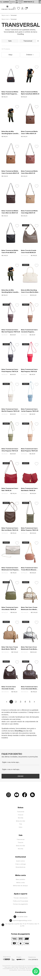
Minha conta (20, 882)
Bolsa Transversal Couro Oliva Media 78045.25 (10, 608)
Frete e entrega (20, 864)
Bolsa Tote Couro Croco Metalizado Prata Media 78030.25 (29, 648)
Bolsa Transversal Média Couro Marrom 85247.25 (10, 212)
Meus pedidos (20, 879)
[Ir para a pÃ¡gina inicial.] (8, 9)
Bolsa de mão (20, 821)
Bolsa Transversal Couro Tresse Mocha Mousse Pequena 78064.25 (29, 569)
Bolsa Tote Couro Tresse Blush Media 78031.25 (10, 648)
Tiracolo (20, 815)
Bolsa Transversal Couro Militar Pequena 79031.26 (29, 529)
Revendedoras (20, 867)
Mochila (20, 818)
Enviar (20, 776)
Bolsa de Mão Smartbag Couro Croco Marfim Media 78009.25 (30, 291)
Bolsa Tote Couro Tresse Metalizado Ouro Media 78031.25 (29, 609)
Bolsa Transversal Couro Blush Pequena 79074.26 (29, 450)
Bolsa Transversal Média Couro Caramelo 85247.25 (10, 172)
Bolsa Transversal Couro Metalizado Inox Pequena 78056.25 (10, 569)
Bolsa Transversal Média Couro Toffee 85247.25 (29, 132)
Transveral (20, 811)
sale (10, 41)
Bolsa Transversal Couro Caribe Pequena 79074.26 (29, 410)
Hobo (20, 827)
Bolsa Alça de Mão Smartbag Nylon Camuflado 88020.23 (11, 291)
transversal (27, 41)
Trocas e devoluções (21, 898)
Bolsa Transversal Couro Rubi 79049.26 (10, 489)
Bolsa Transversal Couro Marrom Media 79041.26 (10, 529)
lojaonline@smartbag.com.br (22, 920)
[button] (38, 41)
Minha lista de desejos (20, 885)
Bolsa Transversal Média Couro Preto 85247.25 (10, 251)
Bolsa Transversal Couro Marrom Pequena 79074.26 (11, 331)
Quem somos (20, 861)
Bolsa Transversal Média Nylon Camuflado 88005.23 (30, 93)
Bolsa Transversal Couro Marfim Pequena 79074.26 (10, 410)
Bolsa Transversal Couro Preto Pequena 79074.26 (10, 370)
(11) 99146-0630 (22, 916)
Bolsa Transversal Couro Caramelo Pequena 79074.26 (29, 331)
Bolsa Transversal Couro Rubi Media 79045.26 (29, 489)
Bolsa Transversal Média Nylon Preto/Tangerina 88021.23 (10, 93)
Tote (20, 824)
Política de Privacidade (20, 901)
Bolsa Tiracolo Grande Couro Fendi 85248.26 (28, 251)
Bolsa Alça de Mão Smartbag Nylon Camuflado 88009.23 (11, 133)
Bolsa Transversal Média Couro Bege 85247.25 (29, 212)
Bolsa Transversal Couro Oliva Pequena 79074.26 (10, 450)
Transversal (20, 839)
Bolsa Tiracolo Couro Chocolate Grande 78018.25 (9, 688)
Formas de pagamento (20, 904)
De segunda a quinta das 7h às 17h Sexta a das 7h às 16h (22, 925)
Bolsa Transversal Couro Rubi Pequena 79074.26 (29, 370)
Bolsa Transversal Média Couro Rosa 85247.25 (29, 172)
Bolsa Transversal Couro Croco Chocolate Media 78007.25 (29, 688)
